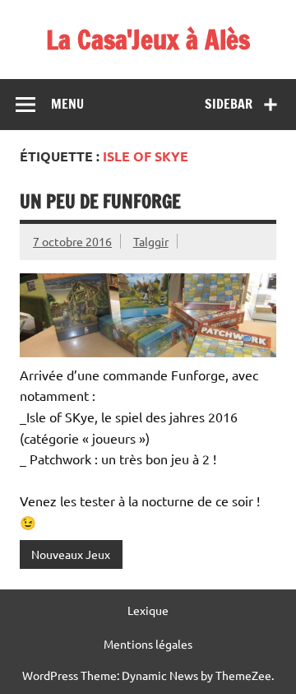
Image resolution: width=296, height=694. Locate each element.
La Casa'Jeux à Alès (148, 39)
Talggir (151, 241)
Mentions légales (148, 644)
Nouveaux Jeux (70, 554)
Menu (67, 104)
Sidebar (228, 104)
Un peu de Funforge (100, 201)
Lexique (148, 610)
